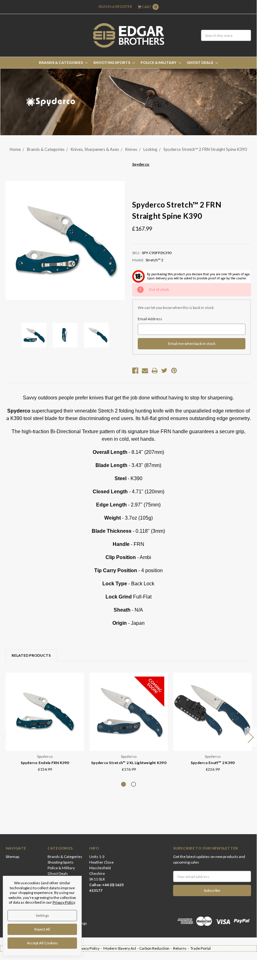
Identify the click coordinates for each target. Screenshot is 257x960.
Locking (150, 149)
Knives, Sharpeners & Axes (95, 149)
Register (124, 6)
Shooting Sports (112, 62)
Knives (131, 149)
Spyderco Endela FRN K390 (45, 762)
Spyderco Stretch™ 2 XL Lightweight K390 (128, 762)
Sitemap (12, 856)
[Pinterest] (174, 370)
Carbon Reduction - (156, 948)
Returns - (181, 948)
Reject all (42, 929)
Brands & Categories (61, 62)
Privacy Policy (64, 902)
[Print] (155, 370)
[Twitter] (164, 370)
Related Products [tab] (31, 655)
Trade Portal (200, 948)
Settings (42, 915)
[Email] (145, 370)
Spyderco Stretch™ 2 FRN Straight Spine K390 (205, 149)
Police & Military (159, 62)
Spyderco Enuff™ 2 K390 (213, 762)
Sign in (104, 6)
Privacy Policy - (90, 948)
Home (15, 149)
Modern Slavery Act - (121, 948)
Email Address (150, 318)
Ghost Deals (200, 62)
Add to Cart (45, 739)
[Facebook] (135, 370)
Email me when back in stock (191, 343)
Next (250, 737)
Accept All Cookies (42, 943)
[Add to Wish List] (77, 688)
